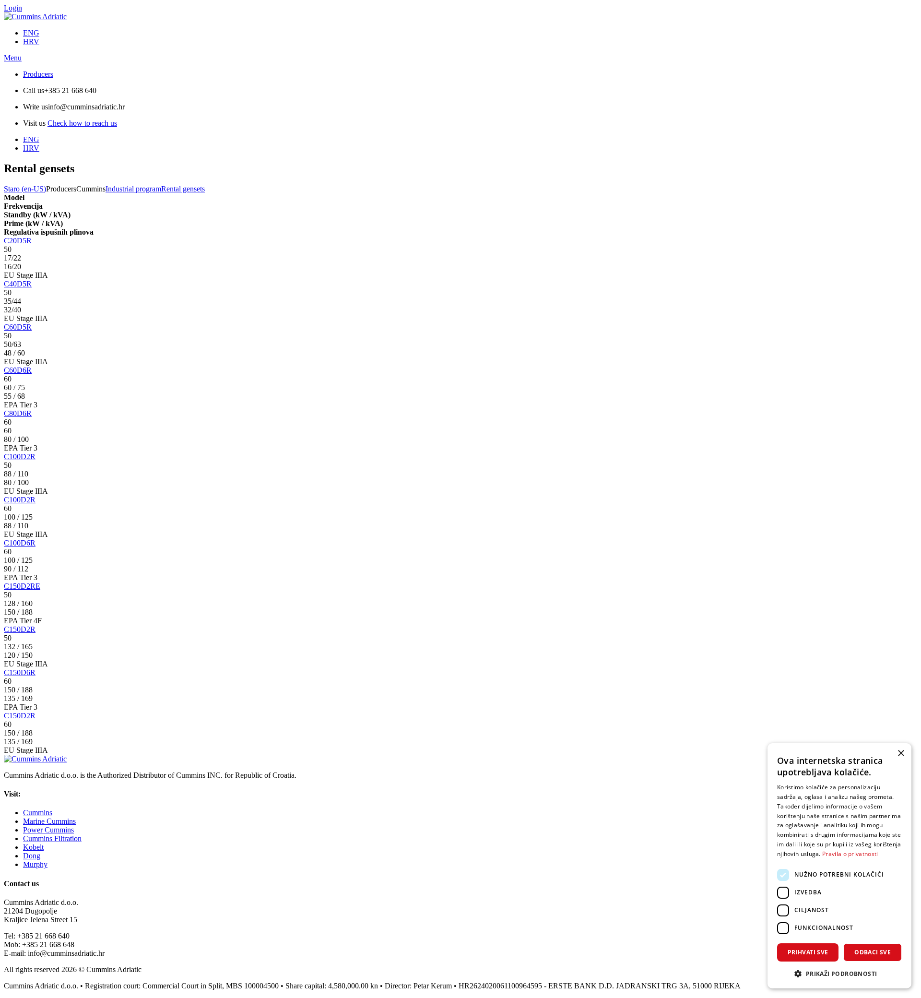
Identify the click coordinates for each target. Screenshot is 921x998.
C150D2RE (22, 586)
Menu (13, 58)
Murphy (35, 864)
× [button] (900, 753)
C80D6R (18, 413)
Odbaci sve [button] (872, 952)
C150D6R (19, 672)
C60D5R (18, 327)
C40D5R (18, 284)
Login (13, 8)
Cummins (37, 812)
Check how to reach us (82, 123)
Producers (38, 74)
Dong (31, 856)
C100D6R (19, 543)
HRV (31, 41)
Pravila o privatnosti (850, 854)
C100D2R (19, 456)
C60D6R (18, 370)
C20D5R (18, 241)
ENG (31, 33)
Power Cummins (48, 830)
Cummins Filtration (52, 838)
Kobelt (33, 847)
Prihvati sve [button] (808, 952)
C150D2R (19, 629)
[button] (839, 973)
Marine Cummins (49, 821)
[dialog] (839, 865)
